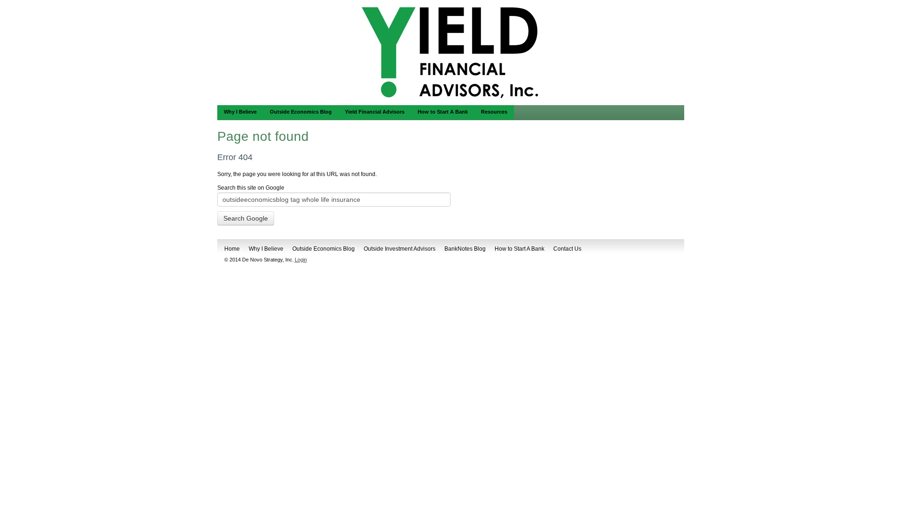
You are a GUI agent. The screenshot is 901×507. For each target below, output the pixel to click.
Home (232, 249)
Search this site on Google (250, 187)
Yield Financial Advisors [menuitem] (375, 112)
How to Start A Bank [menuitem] (443, 112)
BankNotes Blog (465, 249)
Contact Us (567, 249)
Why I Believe (266, 249)
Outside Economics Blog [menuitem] (301, 112)
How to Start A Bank (519, 249)
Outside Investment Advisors (399, 249)
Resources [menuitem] (494, 112)
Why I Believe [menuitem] (240, 112)
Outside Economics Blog (323, 249)
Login (301, 259)
